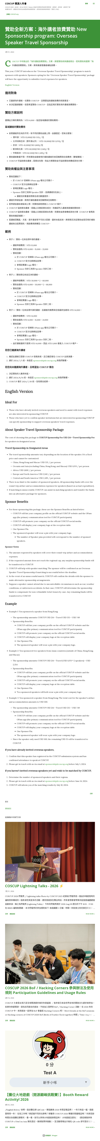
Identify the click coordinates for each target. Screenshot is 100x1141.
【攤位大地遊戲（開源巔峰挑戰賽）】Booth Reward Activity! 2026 (46, 1097)
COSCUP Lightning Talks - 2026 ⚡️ (34, 886)
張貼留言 (8, 808)
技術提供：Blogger (51, 1135)
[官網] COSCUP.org (12, 14)
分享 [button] (91, 793)
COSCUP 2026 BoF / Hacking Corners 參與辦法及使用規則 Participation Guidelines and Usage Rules (49, 990)
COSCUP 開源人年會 (16, 3)
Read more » (90, 914)
